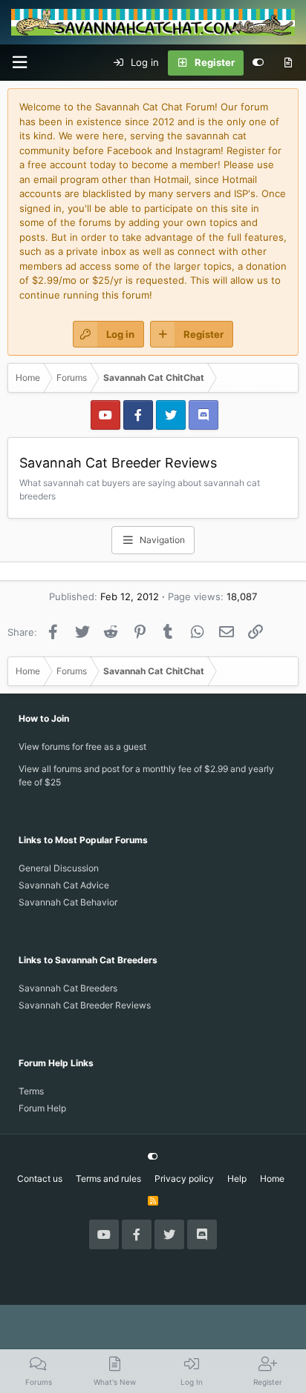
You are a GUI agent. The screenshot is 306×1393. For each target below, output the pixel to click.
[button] (19, 62)
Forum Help (42, 1108)
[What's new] (288, 63)
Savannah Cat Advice (64, 885)
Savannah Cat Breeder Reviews (85, 1005)
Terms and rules (108, 1178)
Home (272, 1178)
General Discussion (59, 868)
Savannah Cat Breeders (68, 988)
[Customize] (258, 63)
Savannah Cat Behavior (68, 902)
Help (237, 1178)
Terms (31, 1091)
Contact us (39, 1178)
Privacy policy (184, 1178)
